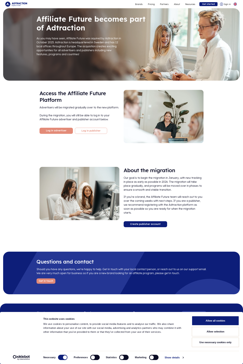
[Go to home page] (16, 4)
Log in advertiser (56, 130)
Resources (190, 4)
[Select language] (235, 4)
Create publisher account (145, 224)
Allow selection (215, 331)
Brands (139, 4)
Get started (208, 4)
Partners (164, 4)
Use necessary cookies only (215, 342)
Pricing (151, 4)
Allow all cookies (215, 320)
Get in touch (46, 280)
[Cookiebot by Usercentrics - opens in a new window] (21, 357)
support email (197, 269)
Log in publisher (91, 130)
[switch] (95, 357)
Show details (172, 357)
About (177, 4)
